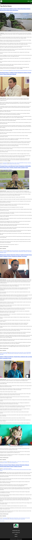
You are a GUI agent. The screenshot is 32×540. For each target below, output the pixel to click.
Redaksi (16, 536)
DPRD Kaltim (28, 250)
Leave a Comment (29, 70)
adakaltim (11, 12)
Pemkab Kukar (21, 251)
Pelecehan (4, 163)
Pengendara (14, 462)
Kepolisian (29, 162)
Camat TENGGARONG (20, 162)
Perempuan (25, 251)
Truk (16, 462)
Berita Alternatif (12, 352)
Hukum (6, 353)
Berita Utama (13, 70)
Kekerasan (25, 162)
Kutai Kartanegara (6, 70)
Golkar (5, 251)
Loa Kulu (5, 462)
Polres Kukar (15, 163)
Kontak (16, 534)
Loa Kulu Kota (9, 462)
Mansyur (1, 163)
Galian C (15, 461)
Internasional (5, 162)
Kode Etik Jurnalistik (16, 532)
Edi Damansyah (2, 353)
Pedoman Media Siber (16, 530)
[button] (0, 3)
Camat (15, 162)
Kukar (26, 461)
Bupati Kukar (18, 70)
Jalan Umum (19, 461)
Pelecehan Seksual (9, 163)
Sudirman (24, 353)
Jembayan (23, 461)
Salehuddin (1, 252)
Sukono (18, 163)
